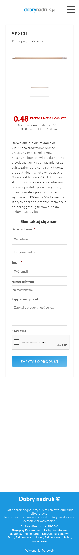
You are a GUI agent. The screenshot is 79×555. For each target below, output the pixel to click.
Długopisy (19, 41)
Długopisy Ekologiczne (24, 533)
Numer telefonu (24, 282)
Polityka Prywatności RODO (39, 526)
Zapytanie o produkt (26, 299)
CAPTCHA (19, 331)
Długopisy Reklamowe (25, 530)
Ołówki (37, 41)
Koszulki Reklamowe (55, 533)
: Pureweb (47, 550)
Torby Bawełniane (55, 530)
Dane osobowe (23, 229)
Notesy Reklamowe (47, 537)
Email (17, 262)
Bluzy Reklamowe (19, 537)
